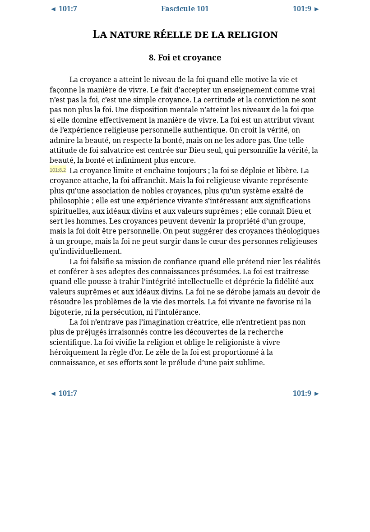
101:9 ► (306, 9)
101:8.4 (58, 321)
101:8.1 (58, 79)
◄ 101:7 (63, 9)
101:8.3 (58, 261)
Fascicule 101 (185, 9)
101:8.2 (58, 170)
